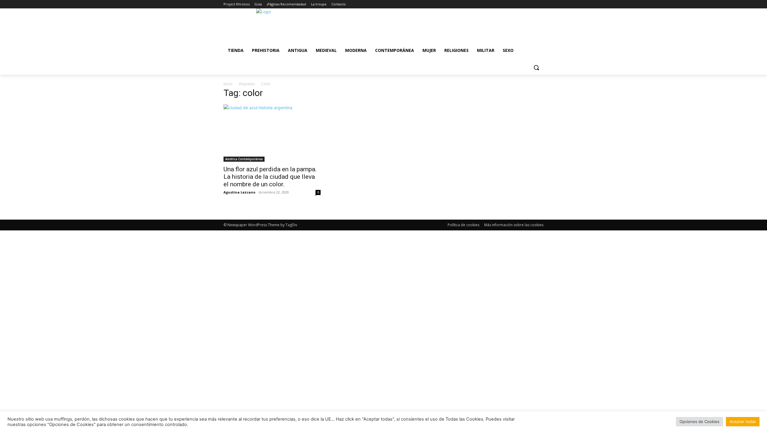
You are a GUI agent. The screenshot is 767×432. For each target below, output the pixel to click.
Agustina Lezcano (239, 192)
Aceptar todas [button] (743, 421)
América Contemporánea (244, 159)
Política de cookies (463, 224)
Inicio (228, 83)
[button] (536, 67)
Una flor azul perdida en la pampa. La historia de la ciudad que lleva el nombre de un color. (270, 177)
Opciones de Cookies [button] (699, 421)
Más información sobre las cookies (513, 224)
